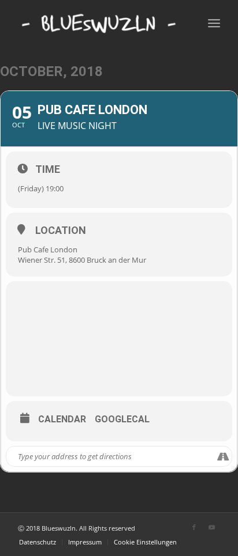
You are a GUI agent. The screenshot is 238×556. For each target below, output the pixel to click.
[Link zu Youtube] (211, 527)
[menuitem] (37, 542)
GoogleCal (122, 419)
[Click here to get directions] (223, 456)
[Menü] (214, 23)
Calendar (62, 419)
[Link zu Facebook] (194, 527)
